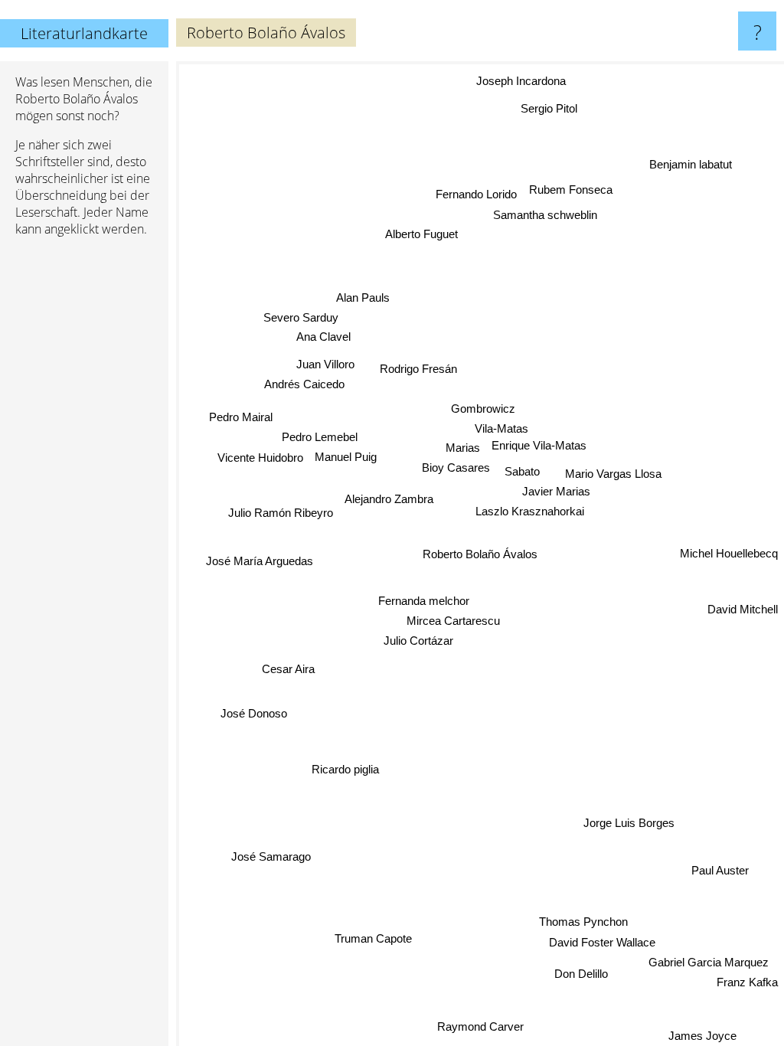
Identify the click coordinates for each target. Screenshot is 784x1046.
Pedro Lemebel (320, 437)
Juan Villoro (325, 364)
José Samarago (271, 856)
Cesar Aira (288, 669)
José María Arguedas (259, 560)
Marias (463, 447)
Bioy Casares (456, 468)
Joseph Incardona (522, 81)
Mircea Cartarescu (453, 620)
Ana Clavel (323, 337)
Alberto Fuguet (421, 233)
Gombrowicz (483, 408)
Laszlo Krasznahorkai (529, 511)
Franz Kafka (747, 982)
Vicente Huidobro (260, 458)
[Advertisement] (84, 483)
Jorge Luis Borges (629, 822)
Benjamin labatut (690, 164)
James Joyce (702, 1035)
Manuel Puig (346, 456)
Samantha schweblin (545, 214)
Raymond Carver (481, 1026)
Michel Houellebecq (729, 553)
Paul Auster (720, 870)
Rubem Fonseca (571, 189)
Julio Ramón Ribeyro (280, 512)
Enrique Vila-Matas (539, 445)
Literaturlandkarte (84, 33)
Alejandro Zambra (389, 498)
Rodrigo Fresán (418, 368)
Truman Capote (373, 939)
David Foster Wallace (602, 942)
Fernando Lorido (477, 194)
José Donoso (253, 713)
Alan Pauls (363, 297)
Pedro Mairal (241, 416)
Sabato (522, 471)
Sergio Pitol (549, 108)
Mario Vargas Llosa (613, 473)
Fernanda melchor (423, 600)
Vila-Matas (501, 428)
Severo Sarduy (300, 317)
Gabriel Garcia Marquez (708, 962)
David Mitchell (742, 608)
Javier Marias (556, 491)
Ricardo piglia (345, 769)
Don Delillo (582, 973)
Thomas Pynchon (583, 921)
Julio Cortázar (418, 640)
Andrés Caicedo (304, 384)
